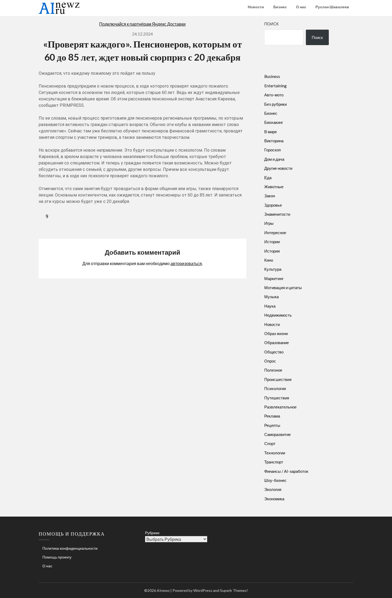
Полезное (273, 370)
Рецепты (272, 425)
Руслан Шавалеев (332, 7)
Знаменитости (277, 214)
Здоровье (273, 205)
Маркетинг (273, 278)
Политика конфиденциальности (70, 548)
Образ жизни (276, 333)
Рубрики (152, 532)
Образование (276, 342)
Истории (272, 241)
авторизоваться (186, 263)
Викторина (273, 140)
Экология (272, 489)
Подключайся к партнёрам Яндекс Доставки (142, 23)
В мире (270, 131)
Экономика (274, 498)
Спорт (269, 443)
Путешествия (276, 397)
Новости (256, 7)
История (272, 251)
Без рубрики (275, 104)
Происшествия (277, 379)
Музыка (271, 296)
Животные (273, 186)
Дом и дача (274, 159)
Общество (273, 351)
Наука (269, 306)
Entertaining (275, 85)
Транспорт (273, 461)
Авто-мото (273, 94)
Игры (269, 223)
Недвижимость (278, 315)
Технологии (274, 452)
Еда (267, 177)
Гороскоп (272, 149)
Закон (269, 195)
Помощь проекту (56, 557)
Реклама (272, 416)
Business (272, 76)
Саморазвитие (277, 434)
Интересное (275, 232)
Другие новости (278, 168)
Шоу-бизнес (275, 480)
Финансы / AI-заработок (286, 471)
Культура (272, 269)
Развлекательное (280, 406)
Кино (268, 260)
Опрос (270, 361)
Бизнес (280, 7)
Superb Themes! (234, 590)
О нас (301, 7)
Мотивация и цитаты (283, 287)
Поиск (271, 23)
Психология (275, 388)
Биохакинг (273, 122)
